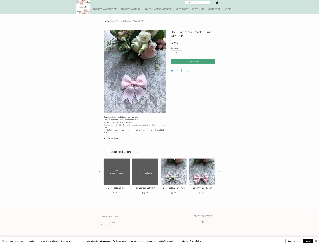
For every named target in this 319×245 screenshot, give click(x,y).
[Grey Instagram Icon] (202, 222)
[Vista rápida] (174, 172)
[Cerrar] (316, 241)
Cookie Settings (293, 241)
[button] (104, 9)
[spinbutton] (176, 52)
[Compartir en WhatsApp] (181, 70)
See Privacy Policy (193, 241)
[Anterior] (99, 171)
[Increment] (180, 52)
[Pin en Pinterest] (177, 70)
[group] (159, 176)
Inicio (106, 21)
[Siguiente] (219, 171)
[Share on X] (186, 70)
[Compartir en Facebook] (172, 70)
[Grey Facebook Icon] (207, 222)
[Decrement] (172, 52)
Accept (308, 241)
